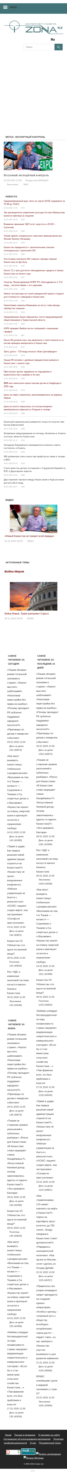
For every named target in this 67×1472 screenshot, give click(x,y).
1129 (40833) (45, 1004)
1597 (23, 266)
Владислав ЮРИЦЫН (37, 180)
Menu (13, 7)
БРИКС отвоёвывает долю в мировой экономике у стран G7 (46, 1385)
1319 (23, 463)
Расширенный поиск (50, 1443)
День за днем (16, 746)
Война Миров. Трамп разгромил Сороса (27, 613)
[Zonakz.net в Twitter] (26, 40)
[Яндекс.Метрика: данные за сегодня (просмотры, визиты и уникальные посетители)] (34, 1458)
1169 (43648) (45, 883)
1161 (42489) (45, 974)
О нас (33, 1443)
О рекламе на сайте (49, 1435)
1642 (23, 220)
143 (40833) (15, 965)
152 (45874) (15, 750)
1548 (23, 413)
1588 (23, 475)
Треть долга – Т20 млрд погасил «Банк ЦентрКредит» (30, 351)
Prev (8, 518)
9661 (26, 184)
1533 (23, 301)
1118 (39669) (45, 1370)
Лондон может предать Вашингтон (42, 536)
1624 (23, 312)
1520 (23, 452)
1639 (23, 378)
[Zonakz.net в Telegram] (39, 40)
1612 (23, 347)
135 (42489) (15, 1326)
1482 (23, 487)
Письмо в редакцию (24, 1435)
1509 (23, 402)
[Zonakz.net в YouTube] (35, 40)
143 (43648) (15, 1005)
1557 (23, 277)
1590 (23, 231)
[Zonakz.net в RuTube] (53, 40)
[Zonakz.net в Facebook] (30, 40)
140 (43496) (15, 1205)
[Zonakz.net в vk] (48, 40)
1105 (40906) (45, 1405)
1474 (23, 390)
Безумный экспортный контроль (26, 175)
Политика (14, 962)
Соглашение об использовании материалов (27, 1439)
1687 (23, 335)
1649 (23, 429)
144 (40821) (15, 935)
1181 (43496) (45, 844)
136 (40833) (15, 1235)
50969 (30, 618)
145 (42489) (15, 840)
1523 (23, 243)
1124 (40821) (45, 1190)
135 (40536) (15, 1416)
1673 (23, 355)
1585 (23, 367)
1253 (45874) (46, 754)
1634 (23, 289)
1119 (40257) (45, 1280)
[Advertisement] (33, 89)
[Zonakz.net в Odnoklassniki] (44, 40)
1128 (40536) (45, 1095)
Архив (8, 1435)
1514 (23, 440)
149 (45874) (15, 1114)
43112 (49, 541)
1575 (23, 208)
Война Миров (14, 571)
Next (58, 518)
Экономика (12, 184)
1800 (23, 254)
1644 (23, 324)
